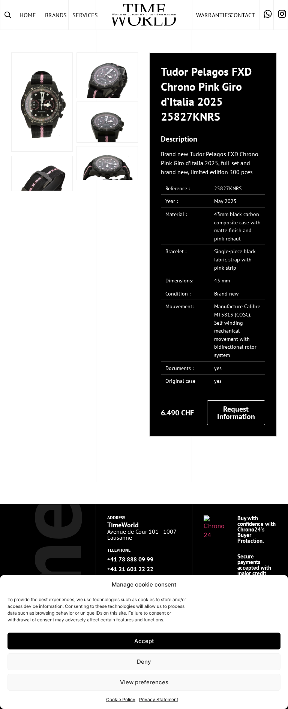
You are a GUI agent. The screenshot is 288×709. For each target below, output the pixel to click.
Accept (144, 641)
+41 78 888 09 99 (130, 559)
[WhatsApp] (267, 15)
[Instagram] (281, 15)
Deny (144, 661)
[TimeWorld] (144, 15)
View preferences (144, 682)
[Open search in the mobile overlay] (7, 15)
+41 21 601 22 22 (130, 569)
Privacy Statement (158, 699)
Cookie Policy (120, 699)
